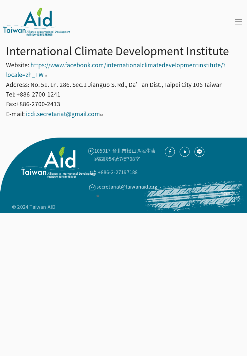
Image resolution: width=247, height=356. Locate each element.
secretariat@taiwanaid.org (126, 186)
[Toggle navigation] (238, 22)
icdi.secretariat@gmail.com (63, 114)
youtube (185, 152)
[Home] (35, 21)
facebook (170, 152)
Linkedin (199, 152)
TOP (225, 193)
